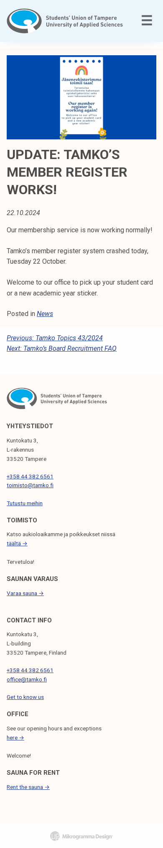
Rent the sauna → (28, 787)
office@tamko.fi (27, 679)
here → (15, 737)
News (45, 314)
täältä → (17, 543)
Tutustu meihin (25, 503)
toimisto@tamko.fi (30, 485)
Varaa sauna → (25, 593)
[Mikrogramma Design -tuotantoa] (81, 835)
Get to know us (25, 697)
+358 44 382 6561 (30, 476)
